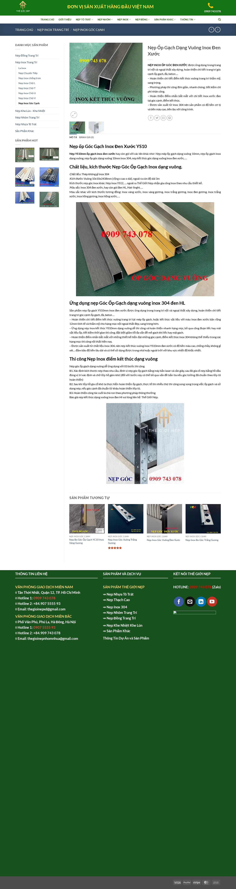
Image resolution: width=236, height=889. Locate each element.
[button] (73, 114)
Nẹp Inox (123, 19)
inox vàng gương (153, 192)
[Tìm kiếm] (219, 19)
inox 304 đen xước (92, 187)
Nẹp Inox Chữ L (26, 83)
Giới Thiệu (65, 19)
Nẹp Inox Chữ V (27, 98)
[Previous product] (217, 29)
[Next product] (211, 29)
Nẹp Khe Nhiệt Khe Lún (124, 625)
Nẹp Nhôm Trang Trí (27, 117)
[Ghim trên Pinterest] (169, 118)
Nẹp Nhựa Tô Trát (25, 124)
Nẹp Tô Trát (83, 19)
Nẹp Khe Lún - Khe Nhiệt (30, 110)
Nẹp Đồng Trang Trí (26, 55)
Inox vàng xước (131, 192)
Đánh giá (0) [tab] (86, 137)
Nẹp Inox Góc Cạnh (89, 30)
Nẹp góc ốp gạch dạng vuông (86, 366)
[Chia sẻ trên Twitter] (157, 118)
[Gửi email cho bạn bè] (163, 118)
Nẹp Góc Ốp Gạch (130, 166)
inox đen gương (197, 192)
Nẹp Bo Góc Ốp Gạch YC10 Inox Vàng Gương (86, 541)
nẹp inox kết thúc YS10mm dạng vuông (108, 328)
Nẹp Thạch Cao (118, 600)
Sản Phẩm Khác (163, 19)
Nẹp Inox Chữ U (27, 93)
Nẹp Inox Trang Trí (53, 30)
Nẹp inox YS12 (114, 183)
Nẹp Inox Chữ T (26, 88)
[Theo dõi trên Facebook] (179, 602)
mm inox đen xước (115, 310)
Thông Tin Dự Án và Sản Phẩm (126, 638)
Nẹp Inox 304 (117, 607)
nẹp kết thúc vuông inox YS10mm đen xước (147, 345)
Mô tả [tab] (73, 137)
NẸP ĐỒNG (141, 19)
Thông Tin (186, 19)
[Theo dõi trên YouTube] (212, 602)
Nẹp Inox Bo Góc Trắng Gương (202, 539)
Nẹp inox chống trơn (29, 78)
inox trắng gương (175, 192)
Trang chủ (24, 30)
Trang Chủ (47, 19)
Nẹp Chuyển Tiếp (27, 73)
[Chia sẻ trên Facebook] (151, 118)
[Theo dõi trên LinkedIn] (201, 602)
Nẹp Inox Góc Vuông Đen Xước (163, 539)
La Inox (22, 68)
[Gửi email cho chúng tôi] (190, 602)
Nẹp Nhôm (104, 19)
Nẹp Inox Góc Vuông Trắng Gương (122, 541)
